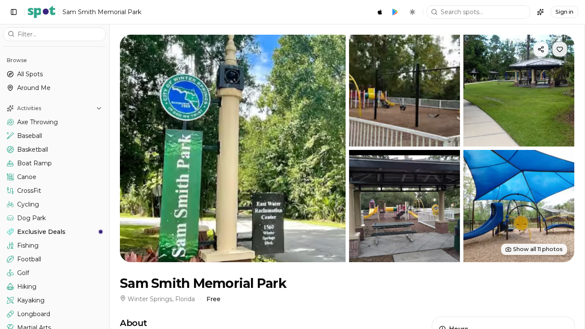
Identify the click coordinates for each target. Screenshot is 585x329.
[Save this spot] (559, 49)
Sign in (564, 12)
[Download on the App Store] (380, 12)
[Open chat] (540, 12)
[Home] (41, 12)
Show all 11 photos (538, 249)
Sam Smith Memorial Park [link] (102, 12)
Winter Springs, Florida (161, 299)
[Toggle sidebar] (14, 12)
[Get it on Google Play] (395, 12)
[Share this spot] (541, 49)
